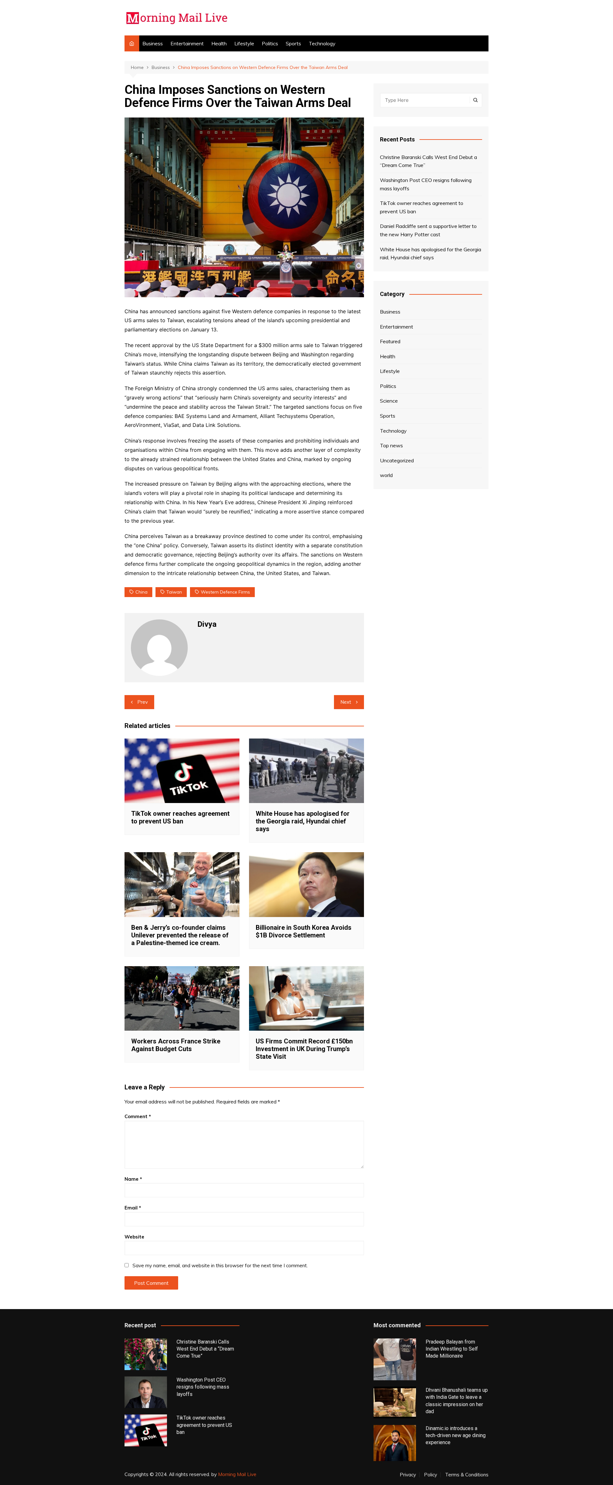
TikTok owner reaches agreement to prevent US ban (180, 817)
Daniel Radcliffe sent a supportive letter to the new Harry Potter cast (428, 230)
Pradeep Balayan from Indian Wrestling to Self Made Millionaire (452, 1349)
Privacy (408, 1474)
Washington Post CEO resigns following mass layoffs (426, 184)
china (141, 592)
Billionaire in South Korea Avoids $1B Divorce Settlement (304, 931)
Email (133, 1208)
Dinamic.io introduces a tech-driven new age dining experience (456, 1435)
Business (152, 43)
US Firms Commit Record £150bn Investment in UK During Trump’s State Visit (304, 1048)
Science (389, 401)
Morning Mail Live (237, 1474)
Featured (390, 341)
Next (345, 702)
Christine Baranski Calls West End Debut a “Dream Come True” (428, 161)
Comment (138, 1116)
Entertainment (187, 43)
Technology (322, 43)
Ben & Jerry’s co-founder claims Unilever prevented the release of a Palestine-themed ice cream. (180, 935)
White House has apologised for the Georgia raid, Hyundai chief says (303, 821)
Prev (142, 702)
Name (133, 1179)
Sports (293, 43)
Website (134, 1237)
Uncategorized (397, 460)
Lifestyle (244, 43)
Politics (270, 43)
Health (219, 43)
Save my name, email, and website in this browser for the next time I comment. (220, 1265)
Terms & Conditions (466, 1474)
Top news (391, 445)
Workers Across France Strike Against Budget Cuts (175, 1045)
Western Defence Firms (225, 592)
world (386, 475)
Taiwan (174, 592)
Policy (430, 1474)
